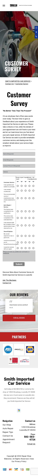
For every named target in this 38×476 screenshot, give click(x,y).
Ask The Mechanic (9, 280)
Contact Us (9, 84)
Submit (19, 264)
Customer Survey (21, 84)
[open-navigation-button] (4, 5)
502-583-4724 (18, 389)
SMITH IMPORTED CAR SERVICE (17, 81)
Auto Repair (8, 428)
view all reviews (19, 317)
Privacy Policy (20, 461)
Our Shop (7, 425)
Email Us (31, 444)
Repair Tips (8, 432)
